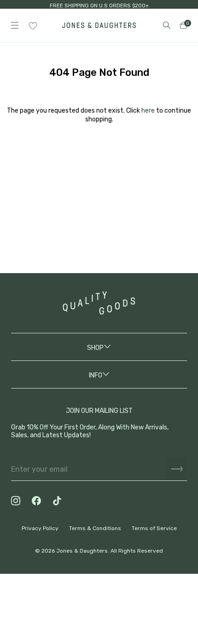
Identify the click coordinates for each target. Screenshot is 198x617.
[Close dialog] (177, 449)
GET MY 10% (99, 555)
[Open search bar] (166, 25)
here (148, 110)
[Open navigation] (14, 25)
